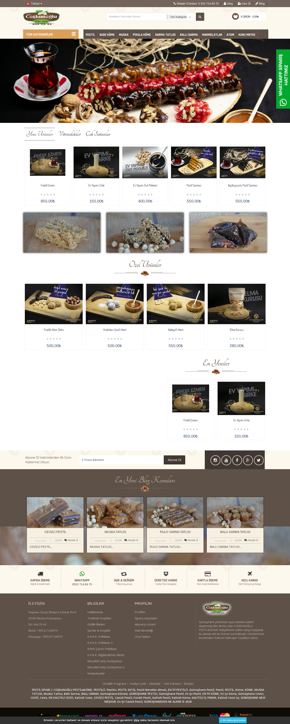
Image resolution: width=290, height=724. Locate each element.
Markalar (155, 683)
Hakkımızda (95, 612)
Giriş (229, 3)
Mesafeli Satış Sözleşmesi (104, 661)
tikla (136, 720)
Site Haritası (172, 683)
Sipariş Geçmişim (146, 618)
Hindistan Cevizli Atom (114, 330)
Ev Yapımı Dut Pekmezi (145, 185)
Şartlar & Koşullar (99, 630)
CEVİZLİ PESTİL (55, 532)
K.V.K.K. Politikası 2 (100, 643)
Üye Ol (246, 3)
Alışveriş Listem (145, 624)
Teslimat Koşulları (99, 618)
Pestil (90, 35)
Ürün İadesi (142, 636)
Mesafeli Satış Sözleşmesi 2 (105, 667)
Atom (230, 35)
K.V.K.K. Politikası (98, 636)
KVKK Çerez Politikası (102, 649)
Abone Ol (174, 460)
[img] (61, 233)
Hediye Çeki (138, 683)
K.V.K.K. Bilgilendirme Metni (105, 655)
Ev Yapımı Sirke (96, 185)
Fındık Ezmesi (48, 185)
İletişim (189, 683)
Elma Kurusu (236, 330)
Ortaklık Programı (114, 683)
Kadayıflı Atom (175, 330)
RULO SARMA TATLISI (175, 532)
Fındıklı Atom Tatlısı (54, 330)
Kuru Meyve (247, 35)
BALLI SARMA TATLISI (235, 532)
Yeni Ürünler (39, 134)
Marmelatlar (212, 35)
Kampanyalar (96, 673)
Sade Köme (107, 35)
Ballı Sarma (189, 35)
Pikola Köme (142, 35)
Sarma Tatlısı (165, 35)
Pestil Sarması (193, 185)
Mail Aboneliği (144, 630)
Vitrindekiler (69, 134)
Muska (123, 35)
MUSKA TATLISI (115, 532)
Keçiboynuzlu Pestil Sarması (242, 185)
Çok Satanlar (98, 134)
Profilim (140, 612)
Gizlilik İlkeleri (96, 624)
